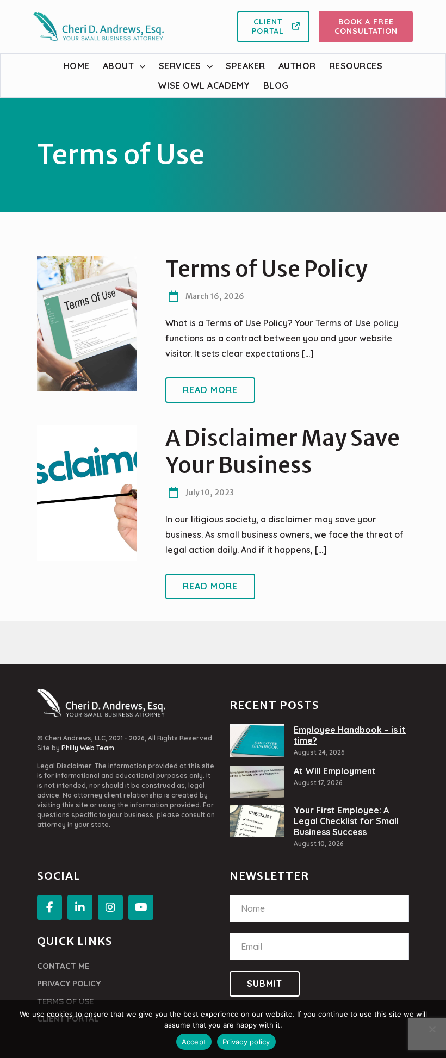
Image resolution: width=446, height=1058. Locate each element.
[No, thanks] (432, 1029)
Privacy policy (246, 1041)
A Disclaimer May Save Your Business (282, 452)
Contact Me (63, 966)
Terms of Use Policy (266, 269)
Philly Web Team (87, 748)
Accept (194, 1041)
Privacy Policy (69, 983)
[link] (87, 323)
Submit (264, 983)
